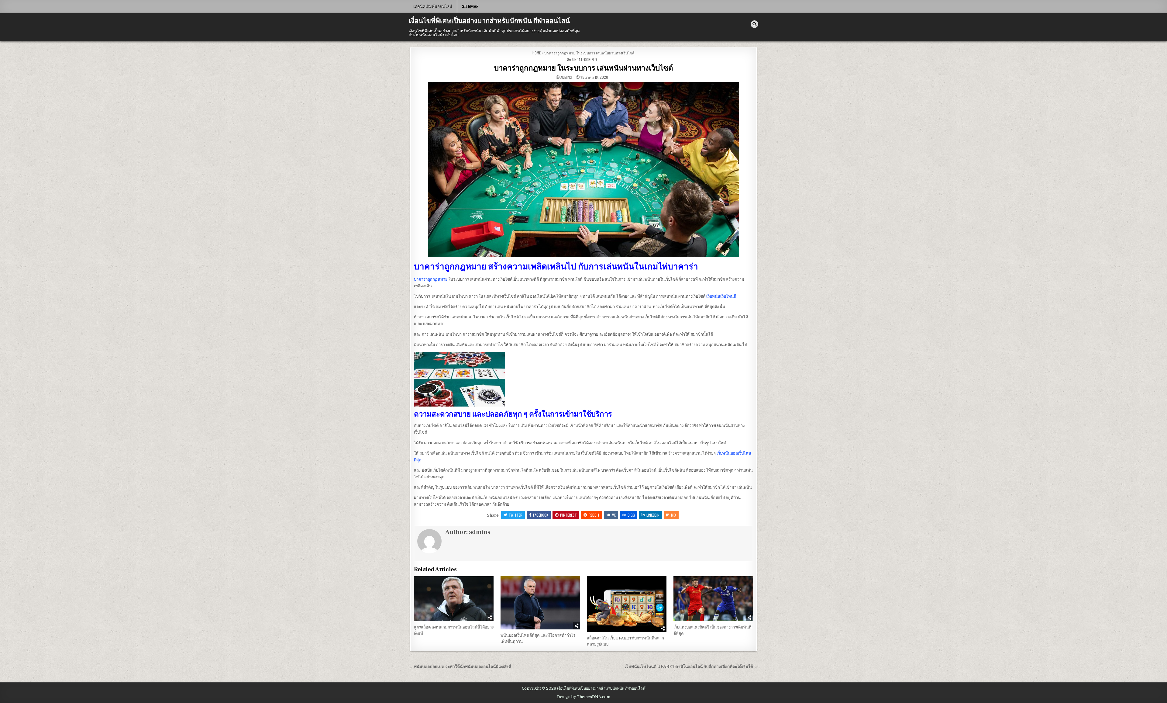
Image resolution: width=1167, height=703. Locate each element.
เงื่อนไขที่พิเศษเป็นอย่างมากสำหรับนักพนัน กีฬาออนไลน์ (489, 21)
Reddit (594, 515)
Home (536, 52)
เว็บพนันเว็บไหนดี (721, 296)
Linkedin (652, 515)
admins (566, 77)
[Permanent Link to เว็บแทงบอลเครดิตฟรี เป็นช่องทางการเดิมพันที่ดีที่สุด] (713, 598)
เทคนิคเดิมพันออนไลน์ (432, 6)
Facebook (540, 515)
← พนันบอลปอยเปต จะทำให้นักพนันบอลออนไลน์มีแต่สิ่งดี (460, 666)
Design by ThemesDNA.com (583, 697)
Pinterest (568, 515)
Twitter (515, 515)
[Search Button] (754, 24)
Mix (673, 515)
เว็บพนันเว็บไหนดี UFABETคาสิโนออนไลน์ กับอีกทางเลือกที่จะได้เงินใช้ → (691, 666)
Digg (631, 515)
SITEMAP (470, 6)
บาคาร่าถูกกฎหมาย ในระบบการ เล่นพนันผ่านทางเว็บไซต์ (583, 68)
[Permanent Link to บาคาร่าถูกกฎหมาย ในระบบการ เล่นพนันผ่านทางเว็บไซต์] (583, 169)
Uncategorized (584, 59)
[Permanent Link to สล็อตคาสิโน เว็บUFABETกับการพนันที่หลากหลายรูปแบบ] (626, 604)
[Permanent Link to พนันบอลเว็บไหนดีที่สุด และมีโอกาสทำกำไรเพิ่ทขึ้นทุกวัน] (540, 602)
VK (614, 515)
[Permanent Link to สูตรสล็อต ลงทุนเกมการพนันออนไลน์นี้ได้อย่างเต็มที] (454, 598)
